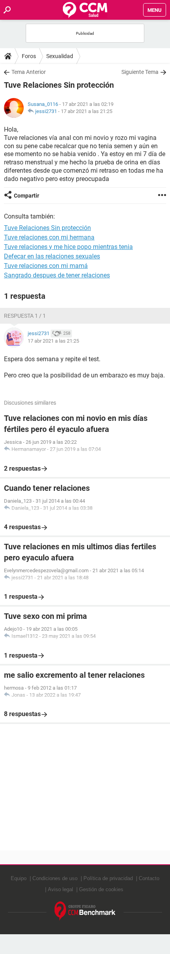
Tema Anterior (28, 72)
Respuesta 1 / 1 (25, 316)
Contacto (149, 878)
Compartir (26, 195)
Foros (29, 56)
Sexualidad (59, 56)
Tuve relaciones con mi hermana (49, 237)
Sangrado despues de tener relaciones (57, 275)
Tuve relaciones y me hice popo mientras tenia (68, 247)
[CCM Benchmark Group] (85, 911)
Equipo (18, 878)
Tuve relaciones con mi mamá (46, 266)
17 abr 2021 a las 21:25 (86, 111)
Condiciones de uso (54, 878)
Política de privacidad (108, 878)
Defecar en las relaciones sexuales (52, 256)
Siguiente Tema (140, 72)
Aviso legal (60, 889)
